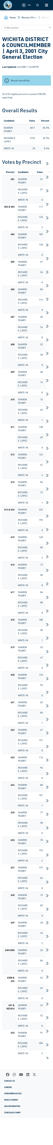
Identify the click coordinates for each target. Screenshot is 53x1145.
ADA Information (12, 1106)
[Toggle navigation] (46, 5)
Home (13, 17)
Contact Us (9, 1081)
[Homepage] (11, 5)
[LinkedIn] (28, 1074)
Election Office (29, 17)
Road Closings (11, 1100)
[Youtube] (21, 1074)
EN (29, 5)
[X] (34, 1074)
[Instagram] (14, 1074)
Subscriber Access (12, 1093)
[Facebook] (7, 1074)
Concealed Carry (12, 1112)
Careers (8, 1087)
